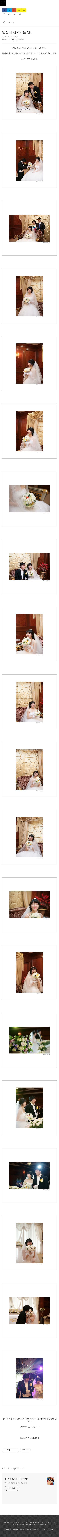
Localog (48, 1522)
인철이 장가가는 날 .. (17, 32)
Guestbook (15, 1524)
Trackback (9, 1468)
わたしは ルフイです (16, 1479)
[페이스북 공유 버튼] (4, 10)
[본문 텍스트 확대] (9, 14)
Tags (53, 1522)
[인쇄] (20, 14)
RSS (43, 1522)
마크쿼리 (21, 1529)
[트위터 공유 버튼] (9, 10)
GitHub (29, 1529)
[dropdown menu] (3, 14)
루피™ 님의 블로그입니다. (16, 1483)
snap (13, 39)
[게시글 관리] (16, 1450)
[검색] (4, 22)
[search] (32, 22)
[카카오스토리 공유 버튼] (23, 10)
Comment (20, 1468)
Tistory (51, 1529)
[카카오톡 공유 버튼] (18, 10)
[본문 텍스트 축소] (14, 14)
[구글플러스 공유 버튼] (14, 10)
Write (26, 1524)
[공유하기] (12, 1450)
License (35, 1529)
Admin (22, 1524)
